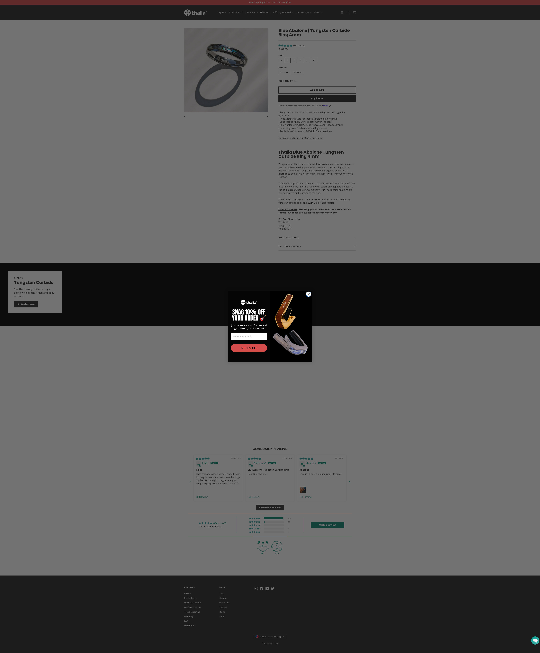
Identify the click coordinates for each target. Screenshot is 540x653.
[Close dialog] (308, 294)
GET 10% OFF (249, 348)
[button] (535, 640)
